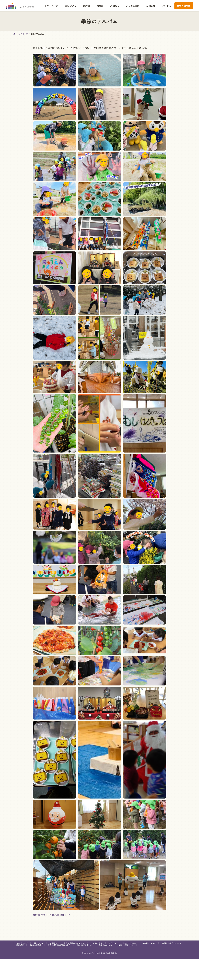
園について (39, 943)
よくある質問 (97, 943)
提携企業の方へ (105, 945)
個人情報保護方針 (84, 945)
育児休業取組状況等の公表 (59, 945)
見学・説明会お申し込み (74, 943)
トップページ (22, 943)
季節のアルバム (129, 943)
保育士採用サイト (126, 945)
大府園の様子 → (42, 915)
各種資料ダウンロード (171, 943)
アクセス (112, 943)
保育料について (149, 943)
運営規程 (20, 945)
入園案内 (53, 943)
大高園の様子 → (61, 915)
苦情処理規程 (36, 945)
